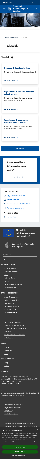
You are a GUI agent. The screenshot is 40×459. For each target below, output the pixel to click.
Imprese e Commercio (11, 306)
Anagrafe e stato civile (11, 297)
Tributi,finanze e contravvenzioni (15, 328)
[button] (20, 456)
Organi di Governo (10, 268)
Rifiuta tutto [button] (20, 452)
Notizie (6, 347)
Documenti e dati (10, 287)
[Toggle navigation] (4, 8)
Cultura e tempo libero (11, 300)
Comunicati (8, 350)
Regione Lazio (7, 2)
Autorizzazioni (9, 338)
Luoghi (6, 362)
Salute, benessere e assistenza (14, 335)
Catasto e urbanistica (11, 309)
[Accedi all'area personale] (32, 2)
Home (7, 37)
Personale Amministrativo (13, 284)
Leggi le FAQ (8, 411)
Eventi (6, 366)
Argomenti (14, 37)
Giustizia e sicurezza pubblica (14, 325)
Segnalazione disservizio (12, 407)
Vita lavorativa (9, 303)
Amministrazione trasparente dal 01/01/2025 (19, 423)
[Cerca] (36, 8)
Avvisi (6, 354)
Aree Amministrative (11, 271)
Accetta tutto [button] (20, 447)
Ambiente (7, 331)
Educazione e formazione (12, 322)
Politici (6, 281)
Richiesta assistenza (11, 414)
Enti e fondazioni (10, 278)
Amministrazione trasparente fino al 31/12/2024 (20, 426)
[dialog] (20, 443)
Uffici (6, 275)
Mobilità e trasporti (10, 312)
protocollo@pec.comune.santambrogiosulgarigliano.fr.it (20, 393)
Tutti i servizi (20, 148)
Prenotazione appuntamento (13, 404)
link (2, 443)
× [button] (38, 429)
